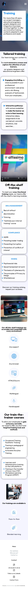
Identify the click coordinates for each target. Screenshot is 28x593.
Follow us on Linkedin (14, 573)
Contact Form (14, 580)
